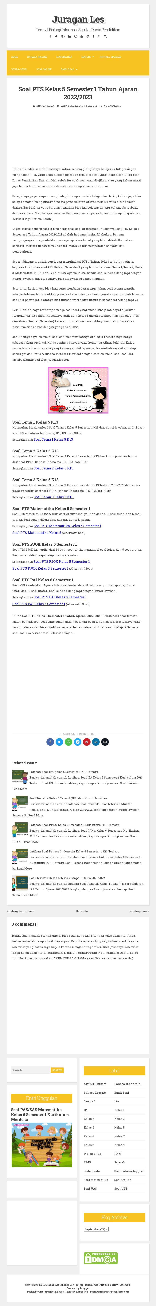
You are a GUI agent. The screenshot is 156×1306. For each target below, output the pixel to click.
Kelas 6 (89, 1136)
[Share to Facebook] (50, 742)
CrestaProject (46, 1291)
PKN (117, 1153)
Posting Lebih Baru (20, 911)
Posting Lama (139, 911)
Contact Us (76, 1284)
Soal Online (44, 69)
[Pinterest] (88, 36)
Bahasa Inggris (37, 56)
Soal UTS (91, 105)
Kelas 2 (89, 1119)
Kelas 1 (119, 1110)
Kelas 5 (80, 105)
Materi (86, 56)
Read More (19, 789)
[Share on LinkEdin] (96, 742)
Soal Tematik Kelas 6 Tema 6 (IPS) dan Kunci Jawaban (68, 798)
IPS (86, 1110)
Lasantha (82, 1291)
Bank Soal (67, 69)
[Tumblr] (93, 36)
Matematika (64, 56)
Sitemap (125, 1284)
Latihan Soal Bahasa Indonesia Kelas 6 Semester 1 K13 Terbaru (74, 851)
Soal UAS (90, 1188)
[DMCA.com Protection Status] (101, 1263)
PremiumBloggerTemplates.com (109, 1291)
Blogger (84, 1288)
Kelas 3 (119, 1119)
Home (14, 56)
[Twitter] (56, 36)
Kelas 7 (119, 1136)
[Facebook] (50, 36)
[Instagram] (75, 36)
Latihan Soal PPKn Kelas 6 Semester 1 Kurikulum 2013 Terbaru (74, 825)
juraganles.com (58, 359)
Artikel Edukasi (110, 56)
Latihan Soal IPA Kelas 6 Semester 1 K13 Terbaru (63, 772)
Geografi (90, 1101)
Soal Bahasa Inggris (128, 1171)
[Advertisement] (78, 139)
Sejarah (119, 1162)
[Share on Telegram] (77, 742)
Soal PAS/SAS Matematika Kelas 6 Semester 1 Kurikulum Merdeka (40, 1114)
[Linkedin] (69, 36)
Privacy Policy (108, 1284)
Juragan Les (78, 19)
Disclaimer (91, 1284)
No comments (112, 105)
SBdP (87, 1162)
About (64, 1284)
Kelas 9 (119, 1145)
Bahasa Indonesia (127, 1084)
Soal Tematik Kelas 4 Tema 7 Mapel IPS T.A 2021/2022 (67, 878)
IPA (116, 1101)
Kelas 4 (89, 1127)
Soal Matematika (96, 1180)
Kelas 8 (89, 1145)
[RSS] (99, 36)
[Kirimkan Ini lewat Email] (105, 742)
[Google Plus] (63, 36)
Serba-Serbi (19, 69)
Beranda (82, 911)
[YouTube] (81, 36)
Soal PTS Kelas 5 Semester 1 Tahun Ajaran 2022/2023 (78, 93)
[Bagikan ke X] (59, 742)
